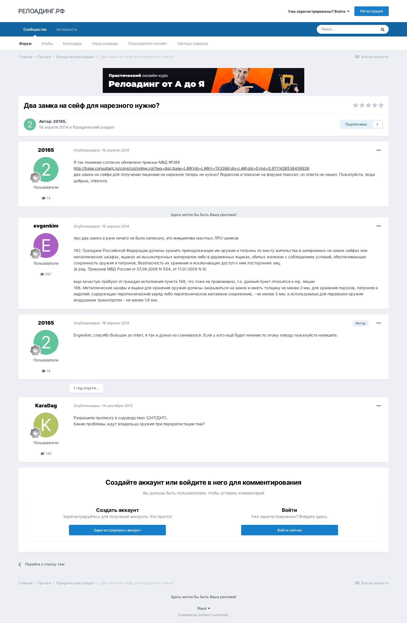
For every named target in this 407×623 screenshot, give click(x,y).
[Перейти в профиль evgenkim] (46, 245)
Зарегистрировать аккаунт (117, 530)
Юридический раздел (93, 127)
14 (47, 198)
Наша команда (105, 43)
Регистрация (371, 11)
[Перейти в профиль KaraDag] (46, 425)
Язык (202, 608)
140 (47, 453)
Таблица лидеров (192, 43)
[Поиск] (383, 29)
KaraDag (46, 405)
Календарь (72, 43)
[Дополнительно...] (378, 150)
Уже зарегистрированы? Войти (317, 11)
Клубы (47, 43)
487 (47, 274)
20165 (59, 121)
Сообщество (35, 29)
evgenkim (46, 226)
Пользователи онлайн (147, 43)
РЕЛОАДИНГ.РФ (41, 11)
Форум (25, 43)
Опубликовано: (101, 150)
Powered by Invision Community (203, 615)
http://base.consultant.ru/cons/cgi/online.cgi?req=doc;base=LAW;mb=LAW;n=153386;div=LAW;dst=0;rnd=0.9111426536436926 (191, 168)
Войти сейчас (289, 530)
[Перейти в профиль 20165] (30, 124)
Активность (66, 29)
